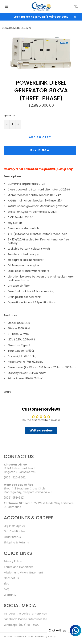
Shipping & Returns (16, 542)
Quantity (10, 115)
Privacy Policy (13, 561)
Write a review (41, 430)
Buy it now (40, 150)
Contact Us (11, 578)
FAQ (6, 589)
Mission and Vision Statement (23, 572)
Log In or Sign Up (14, 526)
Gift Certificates (14, 531)
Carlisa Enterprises (23, 636)
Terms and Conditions (18, 567)
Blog (6, 583)
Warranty (10, 595)
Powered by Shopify (45, 636)
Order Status (12, 537)
